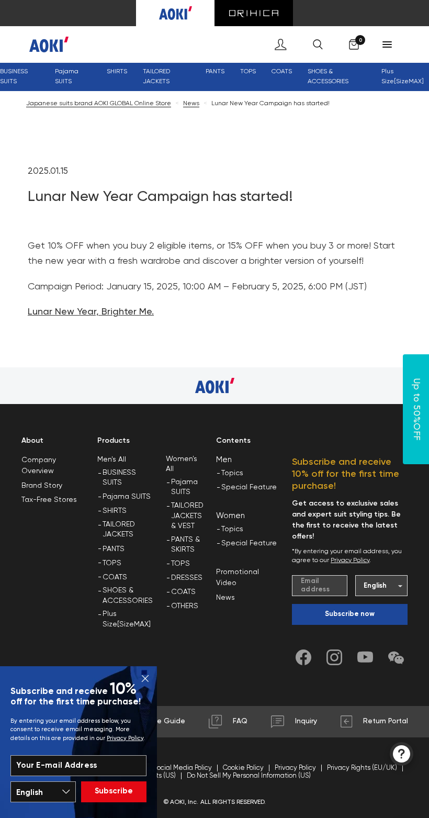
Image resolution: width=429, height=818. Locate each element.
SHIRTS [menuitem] (115, 510)
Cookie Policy (243, 768)
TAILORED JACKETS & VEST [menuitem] (187, 516)
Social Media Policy (182, 768)
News (191, 103)
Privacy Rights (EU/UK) (362, 768)
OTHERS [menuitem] (184, 606)
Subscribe (114, 791)
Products (113, 440)
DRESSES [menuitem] (186, 577)
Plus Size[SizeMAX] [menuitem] (402, 77)
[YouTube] (365, 657)
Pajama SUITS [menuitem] (127, 496)
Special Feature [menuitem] (249, 487)
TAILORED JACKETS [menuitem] (119, 530)
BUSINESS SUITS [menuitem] (14, 77)
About (32, 440)
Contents (233, 440)
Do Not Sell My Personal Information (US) (249, 775)
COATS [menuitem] (282, 72)
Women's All (181, 464)
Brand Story (41, 485)
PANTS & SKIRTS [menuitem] (185, 545)
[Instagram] (334, 657)
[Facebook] (303, 657)
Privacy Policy (125, 738)
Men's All (111, 459)
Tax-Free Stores (49, 499)
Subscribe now (350, 614)
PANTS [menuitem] (114, 549)
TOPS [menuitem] (112, 563)
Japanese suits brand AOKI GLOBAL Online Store (98, 103)
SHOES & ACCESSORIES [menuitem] (128, 595)
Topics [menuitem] (232, 473)
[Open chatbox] (401, 754)
